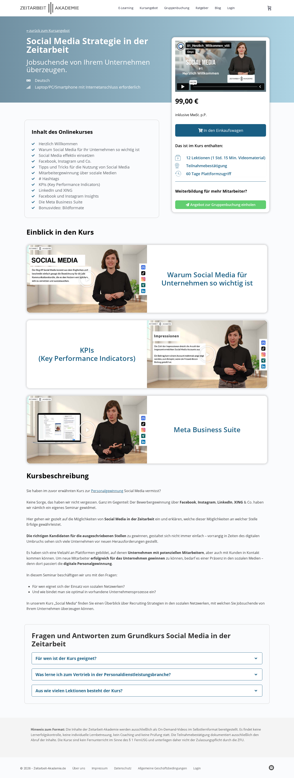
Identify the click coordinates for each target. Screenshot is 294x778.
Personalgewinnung (107, 490)
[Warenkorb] (269, 8)
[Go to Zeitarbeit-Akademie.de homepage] (51, 7)
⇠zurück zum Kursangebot (48, 30)
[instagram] (271, 767)
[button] (220, 130)
